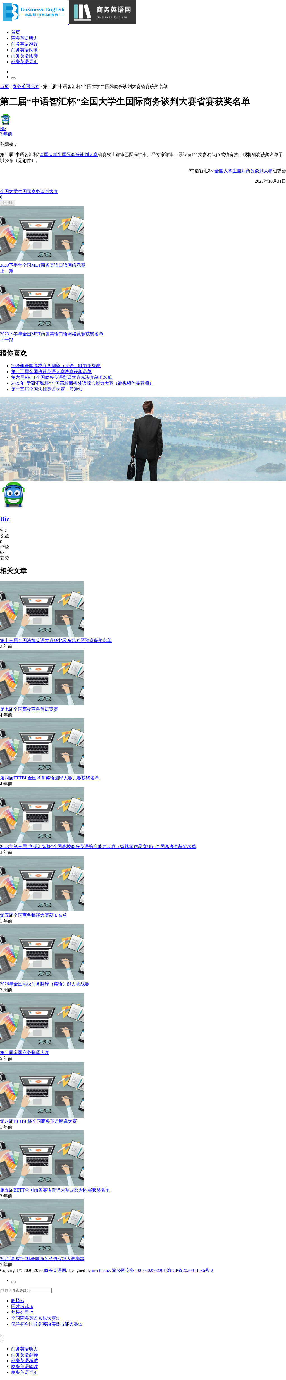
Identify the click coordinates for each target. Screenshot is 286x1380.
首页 (15, 32)
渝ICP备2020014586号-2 (190, 1270)
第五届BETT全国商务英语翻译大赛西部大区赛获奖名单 (55, 1190)
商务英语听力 (24, 38)
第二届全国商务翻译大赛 (24, 1052)
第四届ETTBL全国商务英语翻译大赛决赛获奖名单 (49, 777)
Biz (4, 518)
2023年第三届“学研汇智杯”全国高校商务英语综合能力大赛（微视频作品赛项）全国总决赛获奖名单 (98, 846)
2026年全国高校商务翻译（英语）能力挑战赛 (44, 984)
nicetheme (101, 1270)
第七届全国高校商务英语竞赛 (29, 709)
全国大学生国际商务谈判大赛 (69, 154)
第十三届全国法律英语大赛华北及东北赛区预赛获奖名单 (56, 640)
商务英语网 (55, 1270)
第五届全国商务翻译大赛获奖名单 (33, 915)
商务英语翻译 (24, 44)
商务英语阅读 (24, 49)
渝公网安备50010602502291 (139, 1270)
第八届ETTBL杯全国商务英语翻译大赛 (38, 1121)
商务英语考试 (24, 1360)
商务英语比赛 (24, 55)
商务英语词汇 (24, 61)
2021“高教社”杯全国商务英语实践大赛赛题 (42, 1258)
